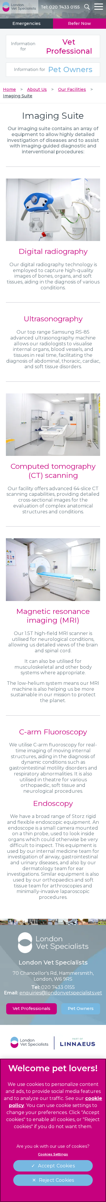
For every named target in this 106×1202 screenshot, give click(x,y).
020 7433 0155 (58, 987)
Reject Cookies (56, 1180)
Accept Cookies (56, 1166)
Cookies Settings (53, 1154)
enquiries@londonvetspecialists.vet (60, 993)
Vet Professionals (31, 1008)
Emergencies (26, 23)
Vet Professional (51, 46)
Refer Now (79, 23)
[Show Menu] (98, 7)
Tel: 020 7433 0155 (60, 7)
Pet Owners (53, 69)
